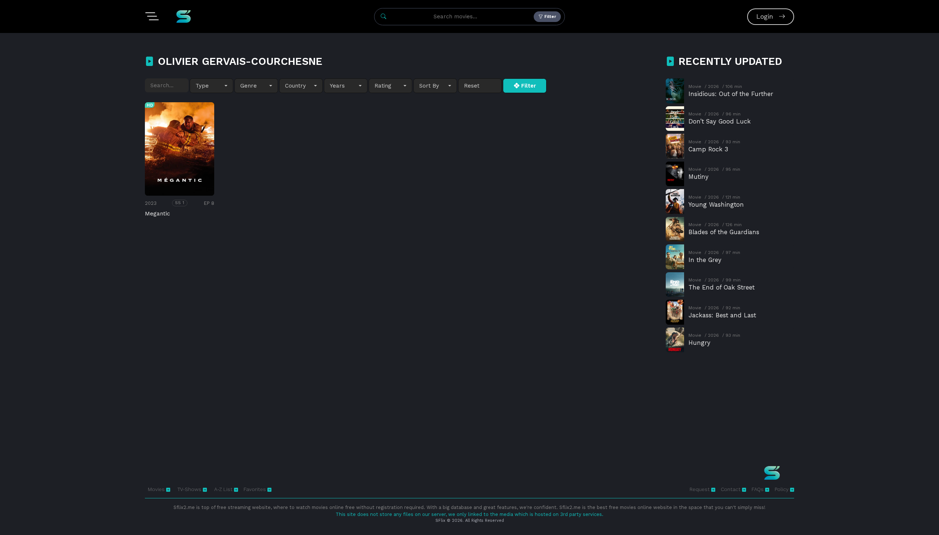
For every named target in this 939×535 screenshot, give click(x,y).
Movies (157, 489)
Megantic (157, 213)
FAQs (758, 489)
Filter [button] (549, 16)
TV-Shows (190, 489)
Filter (527, 85)
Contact (731, 489)
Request (700, 489)
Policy (782, 489)
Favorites (255, 489)
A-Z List (224, 489)
